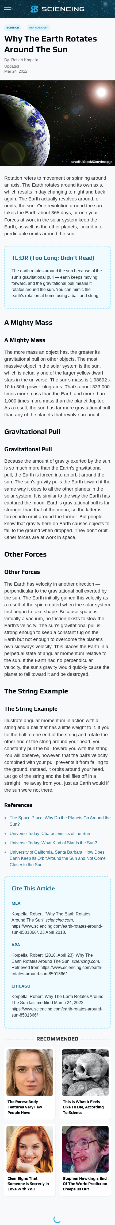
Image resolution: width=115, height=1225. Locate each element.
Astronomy (38, 27)
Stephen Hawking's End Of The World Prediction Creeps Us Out (85, 1183)
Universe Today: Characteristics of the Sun (50, 833)
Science (12, 27)
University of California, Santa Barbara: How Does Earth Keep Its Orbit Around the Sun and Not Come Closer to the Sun (58, 858)
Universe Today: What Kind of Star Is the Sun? (53, 843)
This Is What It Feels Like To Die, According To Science (83, 1107)
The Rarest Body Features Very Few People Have (24, 1107)
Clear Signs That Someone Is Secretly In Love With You (28, 1183)
